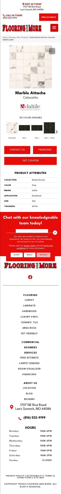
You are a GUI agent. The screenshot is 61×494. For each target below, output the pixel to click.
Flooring (12, 37)
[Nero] (24, 129)
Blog (29, 394)
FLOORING (30, 295)
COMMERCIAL (31, 342)
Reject (29, 255)
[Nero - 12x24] (49, 129)
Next (57, 127)
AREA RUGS (29, 328)
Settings (43, 255)
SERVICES (30, 353)
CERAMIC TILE (29, 322)
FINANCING (44, 150)
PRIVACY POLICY (15, 476)
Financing (29, 374)
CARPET (29, 300)
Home (5, 37)
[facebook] (30, 278)
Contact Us (17, 150)
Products (24, 37)
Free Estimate (29, 358)
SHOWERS (30, 347)
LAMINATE (29, 306)
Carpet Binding (29, 363)
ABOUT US (30, 383)
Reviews (29, 399)
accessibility (35, 476)
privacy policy (30, 245)
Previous (4, 127)
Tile (18, 37)
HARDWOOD (29, 311)
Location (29, 388)
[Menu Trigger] (54, 28)
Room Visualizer (29, 369)
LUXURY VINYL (29, 317)
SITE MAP (39, 478)
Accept (17, 255)
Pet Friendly (29, 334)
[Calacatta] (12, 129)
